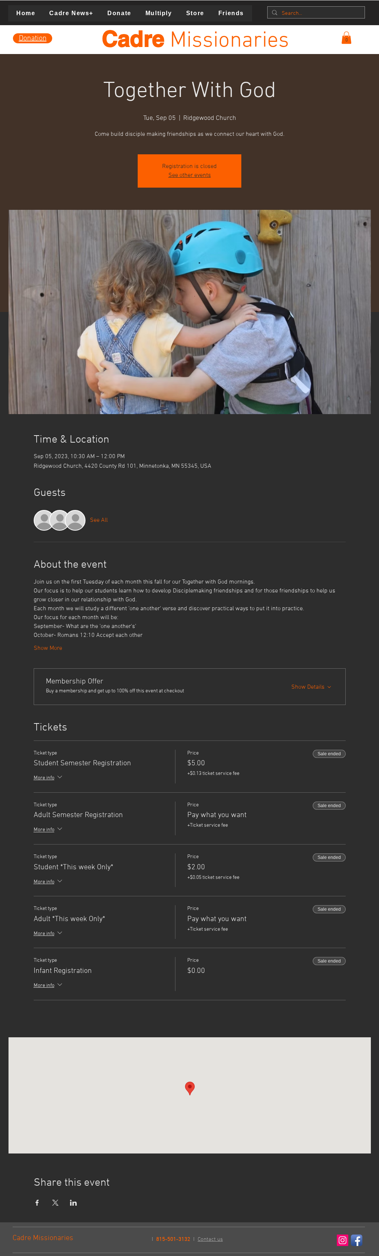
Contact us (210, 1239)
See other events (189, 175)
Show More (48, 648)
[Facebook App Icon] (356, 1240)
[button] (346, 37)
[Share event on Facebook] (37, 1203)
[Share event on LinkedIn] (73, 1203)
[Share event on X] (55, 1203)
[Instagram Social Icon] (342, 1240)
